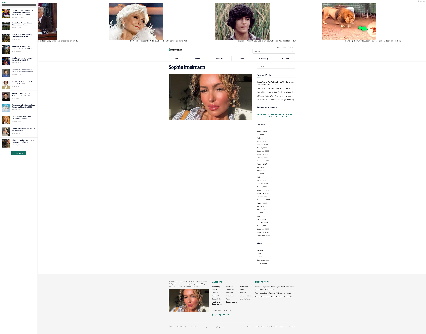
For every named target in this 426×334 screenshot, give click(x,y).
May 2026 (260, 135)
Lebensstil (219, 59)
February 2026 (262, 145)
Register (260, 250)
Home (177, 59)
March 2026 (261, 141)
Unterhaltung (245, 299)
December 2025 (263, 151)
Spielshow (244, 287)
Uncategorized (245, 296)
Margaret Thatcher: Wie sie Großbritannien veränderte (22, 71)
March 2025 (261, 180)
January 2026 (262, 148)
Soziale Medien (231, 302)
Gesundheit (216, 299)
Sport (242, 290)
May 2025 (260, 174)
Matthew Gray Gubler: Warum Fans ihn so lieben (23, 83)
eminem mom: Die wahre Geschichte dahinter (21, 118)
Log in (259, 254)
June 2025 (261, 171)
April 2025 (260, 177)
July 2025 (260, 167)
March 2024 (261, 219)
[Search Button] (293, 51)
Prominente (230, 296)
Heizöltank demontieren (217, 303)
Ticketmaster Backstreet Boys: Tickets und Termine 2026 (23, 106)
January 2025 (262, 187)
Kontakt (285, 59)
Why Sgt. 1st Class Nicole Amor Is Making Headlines (23, 141)
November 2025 (263, 154)
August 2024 (262, 203)
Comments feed (263, 260)
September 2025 (263, 161)
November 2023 (263, 232)
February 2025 (262, 184)
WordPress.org (262, 263)
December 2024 (263, 190)
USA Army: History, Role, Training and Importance (22, 47)
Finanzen (215, 293)
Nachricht (229, 293)
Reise (228, 299)
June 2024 (261, 210)
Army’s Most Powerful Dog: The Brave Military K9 (22, 36)
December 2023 (263, 229)
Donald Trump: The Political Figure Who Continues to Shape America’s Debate (22, 12)
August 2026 (262, 131)
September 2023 (263, 236)
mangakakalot (262, 114)
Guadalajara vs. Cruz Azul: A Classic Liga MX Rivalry (22, 59)
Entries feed (261, 257)
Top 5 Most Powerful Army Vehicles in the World (22, 24)
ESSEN (214, 290)
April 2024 (260, 216)
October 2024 (262, 197)
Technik (197, 59)
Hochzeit (229, 287)
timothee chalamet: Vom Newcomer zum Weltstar (21, 94)
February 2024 (262, 223)
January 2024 (262, 226)
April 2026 (260, 138)
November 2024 (263, 193)
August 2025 (262, 164)
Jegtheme (220, 327)
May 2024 (260, 213)
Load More (19, 153)
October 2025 (262, 158)
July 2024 (260, 206)
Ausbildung (263, 59)
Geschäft (241, 59)
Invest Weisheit (179, 327)
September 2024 (263, 200)
